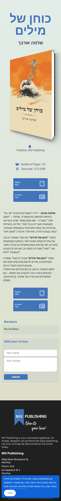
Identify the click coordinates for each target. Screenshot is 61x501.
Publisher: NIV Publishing (31, 150)
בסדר (10, 493)
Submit (16, 377)
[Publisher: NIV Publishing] (30, 146)
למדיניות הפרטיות (17, 486)
